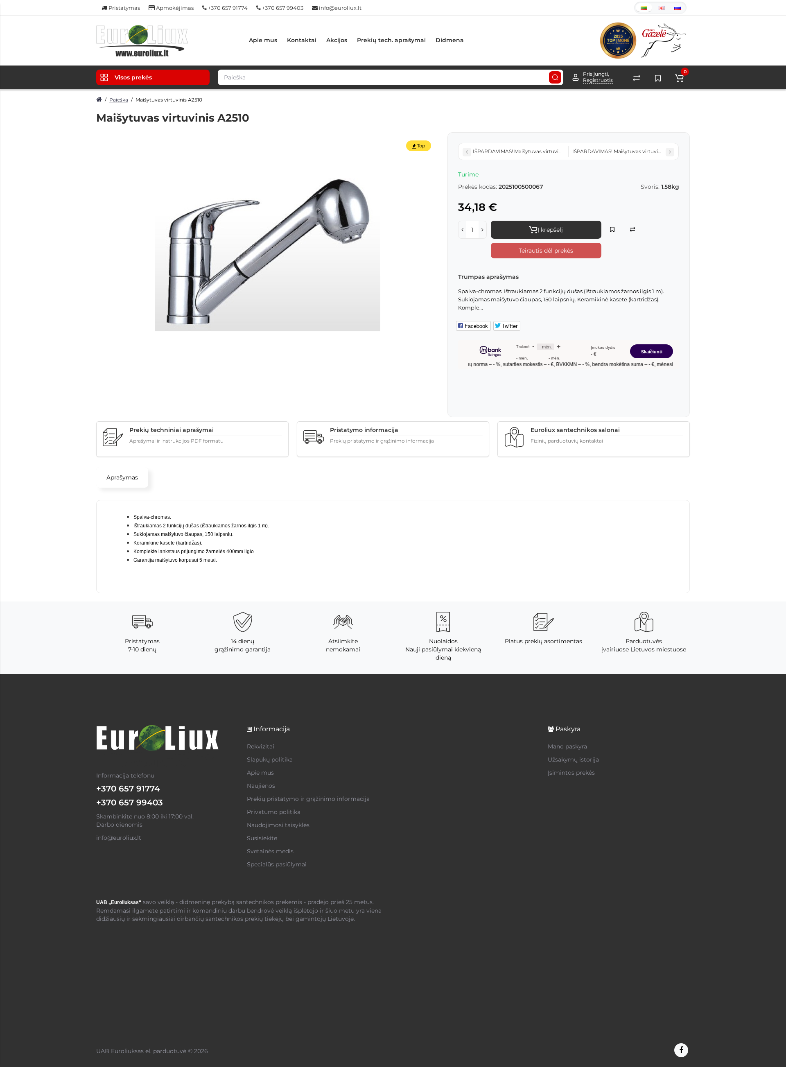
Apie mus (263, 40)
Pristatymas (123, 8)
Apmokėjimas (174, 8)
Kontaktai (301, 40)
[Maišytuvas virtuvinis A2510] (267, 244)
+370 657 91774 (227, 8)
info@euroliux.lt (339, 8)
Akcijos (336, 40)
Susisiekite (262, 838)
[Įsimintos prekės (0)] (658, 77)
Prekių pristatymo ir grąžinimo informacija (308, 799)
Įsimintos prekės (571, 772)
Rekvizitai (260, 746)
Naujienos (261, 785)
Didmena (450, 40)
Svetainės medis (270, 851)
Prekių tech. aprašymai (391, 40)
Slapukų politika (270, 759)
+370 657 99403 (282, 8)
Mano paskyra (567, 746)
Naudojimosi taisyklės (278, 825)
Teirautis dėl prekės (546, 250)
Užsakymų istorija (573, 759)
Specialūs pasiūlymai (277, 864)
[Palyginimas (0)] (636, 77)
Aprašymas (122, 477)
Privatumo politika (273, 812)
